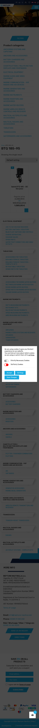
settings (31, 355)
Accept (9, 373)
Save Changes (12, 377)
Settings (20, 373)
